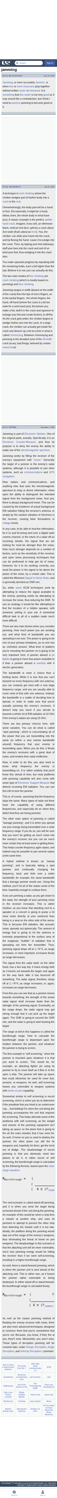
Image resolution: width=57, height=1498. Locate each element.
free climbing (36, 276)
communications (33, 472)
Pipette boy (8, 1401)
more (19, 86)
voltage (7, 523)
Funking (21, 1401)
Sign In (50, 63)
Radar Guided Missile (22, 1394)
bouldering (8, 1377)
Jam (49, 1377)
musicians (29, 86)
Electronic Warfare (35, 433)
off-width (47, 339)
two (11, 86)
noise (37, 460)
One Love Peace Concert (8, 1394)
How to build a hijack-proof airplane (8, 1367)
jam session (35, 1377)
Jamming (8, 82)
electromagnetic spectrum (35, 450)
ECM (49, 1367)
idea (5, 76)
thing (5, 187)
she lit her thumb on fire (21, 1386)
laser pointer (35, 1401)
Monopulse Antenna (22, 1410)
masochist (8, 347)
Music (48, 1401)
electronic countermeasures (21, 1377)
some (19, 587)
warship (41, 663)
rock (18, 201)
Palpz (13, 427)
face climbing (26, 284)
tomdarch (16, 187)
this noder (25, 94)
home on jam (15, 1090)
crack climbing (11, 280)
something (8, 94)
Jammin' (40, 82)
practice (16, 103)
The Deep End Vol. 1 (21, 1367)
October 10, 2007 (35, 1410)
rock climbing (26, 193)
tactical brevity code (8, 1410)
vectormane (16, 76)
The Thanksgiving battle (35, 1386)
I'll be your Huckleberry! (48, 1386)
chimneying (16, 335)
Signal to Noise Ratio (37, 578)
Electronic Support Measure (34, 782)
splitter (48, 219)
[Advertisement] (28, 29)
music (22, 90)
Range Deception (36, 1347)
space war (48, 1395)
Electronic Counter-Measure (19, 442)
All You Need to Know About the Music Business (48, 1410)
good (46, 94)
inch (34, 231)
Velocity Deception (30, 1351)
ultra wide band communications (35, 1367)
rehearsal (34, 90)
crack (6, 201)
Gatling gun (8, 1386)
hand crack (9, 223)
